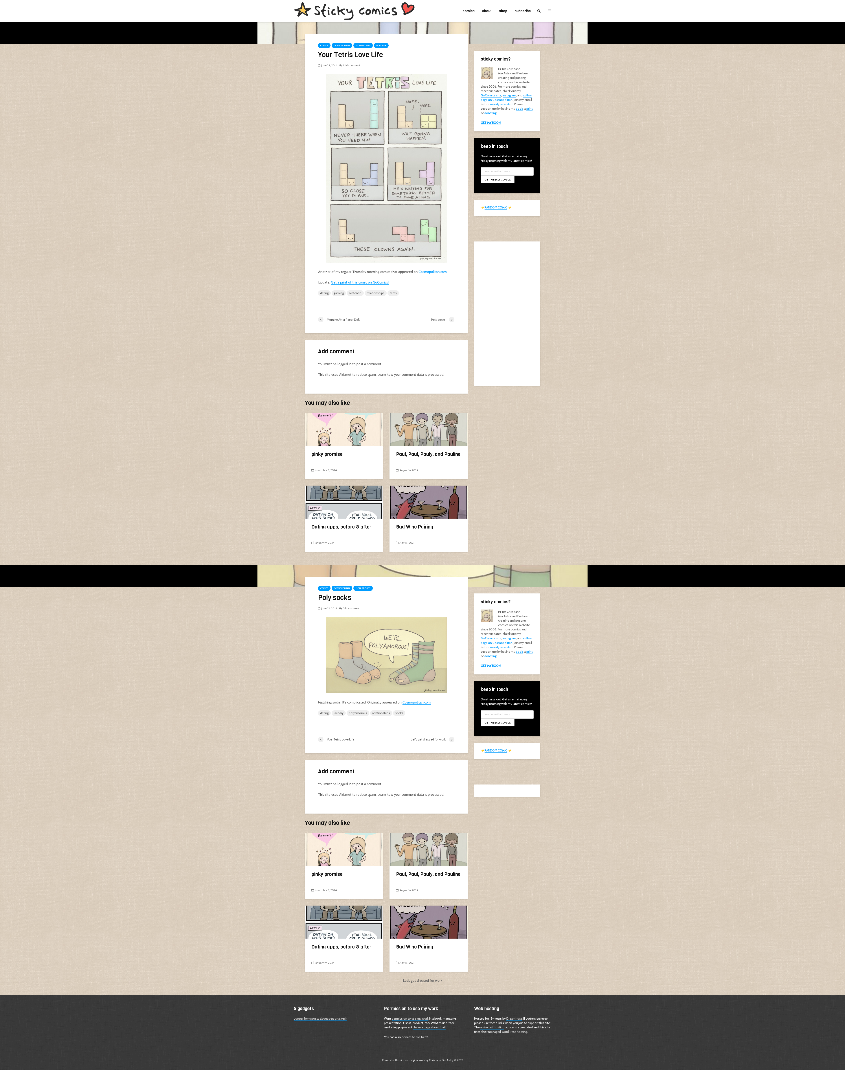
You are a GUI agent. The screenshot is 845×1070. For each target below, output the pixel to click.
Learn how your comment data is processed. (410, 374)
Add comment (351, 65)
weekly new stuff (501, 104)
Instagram (509, 95)
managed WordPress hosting (507, 1032)
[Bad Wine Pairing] (428, 502)
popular (381, 45)
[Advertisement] (507, 313)
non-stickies (363, 45)
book (519, 108)
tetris (393, 293)
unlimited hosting (492, 1027)
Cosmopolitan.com (433, 272)
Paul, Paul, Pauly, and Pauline (428, 454)
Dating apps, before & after (341, 527)
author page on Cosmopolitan (506, 97)
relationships (375, 293)
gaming (339, 293)
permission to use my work (410, 1018)
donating (490, 113)
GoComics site (491, 95)
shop (503, 11)
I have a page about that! (429, 1027)
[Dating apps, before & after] (344, 502)
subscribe (523, 11)
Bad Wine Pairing (414, 527)
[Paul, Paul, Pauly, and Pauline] (428, 429)
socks (399, 713)
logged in (344, 364)
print (529, 108)
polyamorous (358, 713)
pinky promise (327, 454)
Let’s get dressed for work (422, 980)
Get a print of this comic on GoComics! (360, 282)
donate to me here (414, 1037)
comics (469, 11)
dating (324, 293)
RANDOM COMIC (496, 207)
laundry (339, 713)
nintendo (355, 293)
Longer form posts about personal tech (320, 1018)
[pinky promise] (344, 429)
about (487, 11)
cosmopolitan (342, 45)
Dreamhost (514, 1018)
